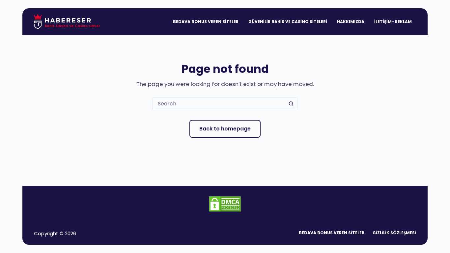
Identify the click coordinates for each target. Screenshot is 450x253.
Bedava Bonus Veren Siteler (206, 21)
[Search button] (291, 104)
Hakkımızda (350, 21)
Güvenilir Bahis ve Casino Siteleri (287, 21)
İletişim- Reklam (393, 21)
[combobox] (219, 103)
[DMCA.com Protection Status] (225, 203)
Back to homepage (225, 128)
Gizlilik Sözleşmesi (394, 233)
